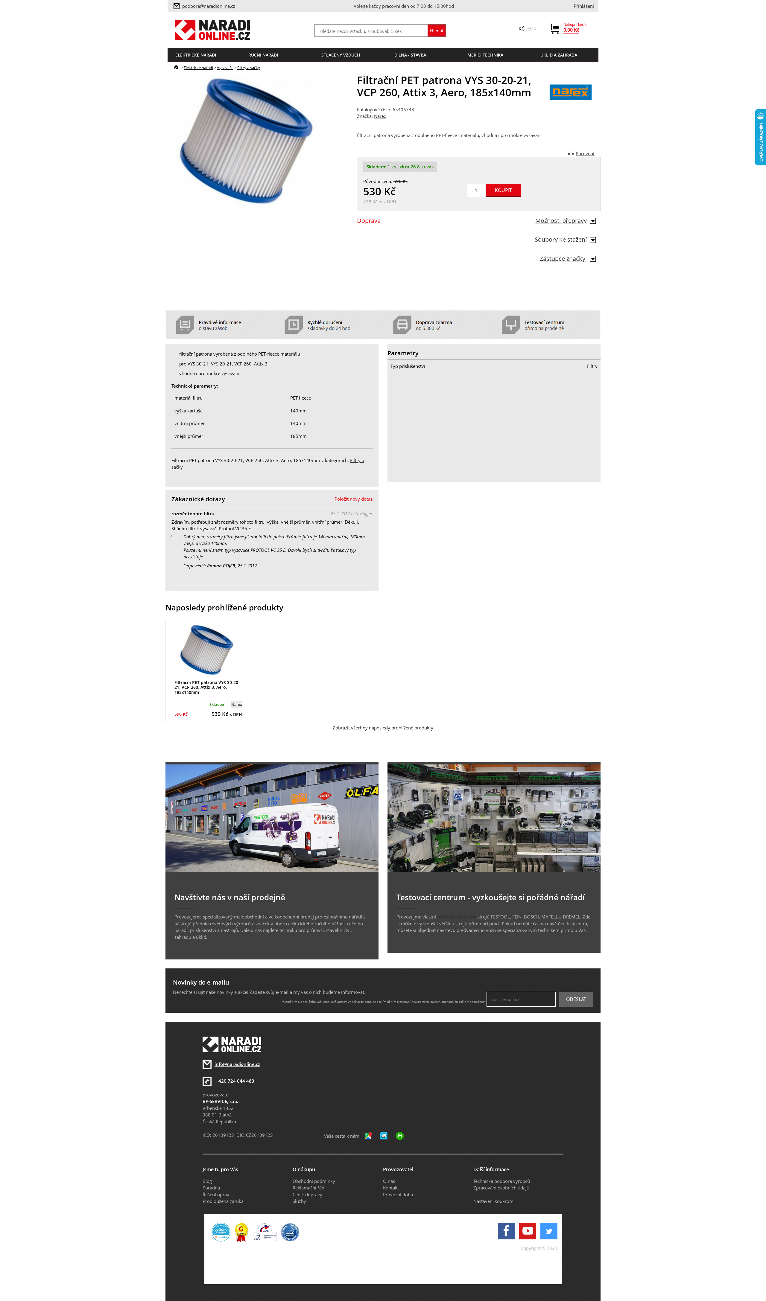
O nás (389, 1181)
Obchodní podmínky (314, 1181)
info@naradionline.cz (237, 1064)
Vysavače (225, 67)
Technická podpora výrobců (501, 1181)
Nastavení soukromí (494, 1201)
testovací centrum (456, 917)
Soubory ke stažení (561, 239)
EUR (531, 28)
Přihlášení (584, 6)
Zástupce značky (563, 259)
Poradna (211, 1188)
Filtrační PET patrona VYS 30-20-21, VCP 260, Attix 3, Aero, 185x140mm (207, 687)
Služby (299, 1201)
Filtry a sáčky (248, 67)
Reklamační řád (308, 1188)
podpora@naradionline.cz (208, 6)
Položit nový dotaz (354, 499)
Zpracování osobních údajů (501, 1188)
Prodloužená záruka (223, 1201)
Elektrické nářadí (198, 67)
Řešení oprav (216, 1195)
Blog (207, 1181)
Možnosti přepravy (561, 221)
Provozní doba (398, 1195)
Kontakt (391, 1188)
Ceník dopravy (307, 1195)
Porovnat (585, 153)
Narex (380, 116)
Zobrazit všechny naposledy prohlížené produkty (383, 728)
